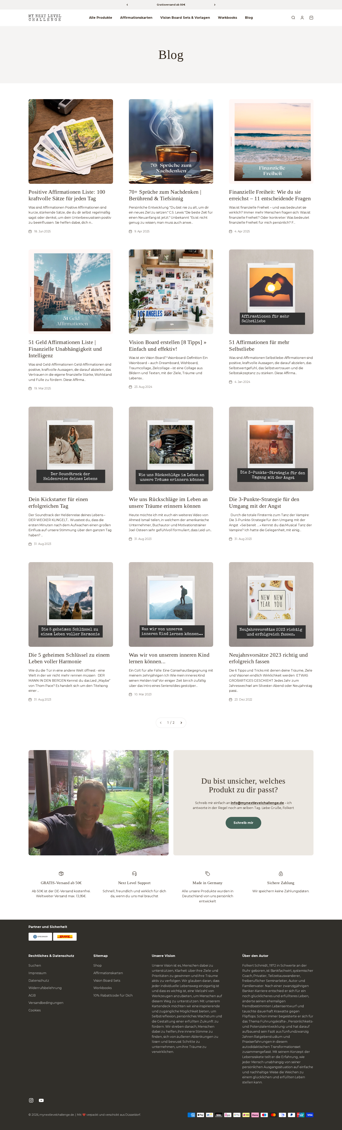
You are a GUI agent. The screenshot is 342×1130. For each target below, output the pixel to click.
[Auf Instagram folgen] (31, 1100)
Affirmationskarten (136, 18)
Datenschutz (38, 980)
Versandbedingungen (45, 1003)
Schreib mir (243, 823)
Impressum (37, 973)
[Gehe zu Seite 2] (181, 723)
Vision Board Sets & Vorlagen (185, 18)
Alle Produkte (100, 18)
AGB (32, 995)
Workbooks (227, 18)
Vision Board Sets (106, 980)
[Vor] (215, 5)
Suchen (34, 965)
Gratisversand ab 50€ (171, 4)
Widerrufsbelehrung (45, 988)
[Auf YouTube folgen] (41, 1100)
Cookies (34, 1010)
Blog (249, 18)
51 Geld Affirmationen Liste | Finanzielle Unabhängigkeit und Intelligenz (65, 348)
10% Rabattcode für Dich (112, 995)
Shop (97, 965)
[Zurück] (127, 5)
